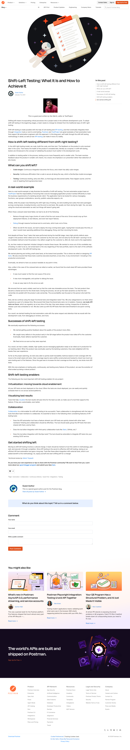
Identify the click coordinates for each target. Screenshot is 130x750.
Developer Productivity (54, 706)
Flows (29, 699)
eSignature (50, 715)
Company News (86, 7)
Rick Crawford (97, 607)
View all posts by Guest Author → (34, 492)
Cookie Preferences (57, 736)
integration (18, 132)
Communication (52, 696)
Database (50, 703)
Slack (65, 429)
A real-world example (103, 91)
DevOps (49, 709)
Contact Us (108, 696)
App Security (51, 690)
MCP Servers (70, 709)
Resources (54, 2)
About (107, 690)
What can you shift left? (104, 89)
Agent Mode (31, 703)
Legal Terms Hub (91, 690)
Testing (60, 477)
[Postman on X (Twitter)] (105, 730)
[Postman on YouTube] (114, 730)
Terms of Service (91, 693)
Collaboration (13, 411)
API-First (46, 7)
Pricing (33, 2)
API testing (59, 130)
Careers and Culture (111, 693)
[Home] (3, 3)
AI (38, 7)
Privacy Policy (65, 741)
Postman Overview (33, 690)
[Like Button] (10, 471)
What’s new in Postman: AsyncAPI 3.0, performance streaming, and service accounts (26, 598)
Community (69, 696)
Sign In (112, 2)
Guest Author (19, 92)
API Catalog (31, 706)
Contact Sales (102, 2)
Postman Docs (70, 690)
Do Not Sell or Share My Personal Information (65, 739)
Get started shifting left (104, 100)
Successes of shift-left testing (106, 94)
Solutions (22, 2)
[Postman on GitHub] (111, 730)
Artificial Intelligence (53, 693)
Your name (11, 520)
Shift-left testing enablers (104, 97)
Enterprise (43, 2)
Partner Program (110, 699)
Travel (49, 725)
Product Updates (59, 7)
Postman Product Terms (93, 696)
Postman (45, 132)
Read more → (13, 621)
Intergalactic (70, 703)
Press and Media (110, 706)
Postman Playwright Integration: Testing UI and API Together (64, 596)
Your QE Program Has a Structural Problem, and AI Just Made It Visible (102, 598)
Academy (69, 693)
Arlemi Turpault (27, 458)
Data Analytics (51, 699)
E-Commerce (51, 712)
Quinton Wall (19, 607)
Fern (29, 709)
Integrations (53, 477)
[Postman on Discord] (120, 730)
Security (88, 699)
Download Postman (14, 736)
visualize (22, 400)
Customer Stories (110, 703)
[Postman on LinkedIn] (108, 730)
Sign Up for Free (122, 2)
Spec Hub (31, 696)
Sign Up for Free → (15, 660)
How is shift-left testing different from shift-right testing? (108, 85)
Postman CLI (31, 712)
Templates (69, 699)
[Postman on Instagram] (117, 730)
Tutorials (98, 7)
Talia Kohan (57, 603)
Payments (50, 722)
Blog (3, 7)
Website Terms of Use (92, 703)
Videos (68, 706)
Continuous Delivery (35, 477)
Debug (15, 223)
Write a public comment (15, 537)
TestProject (56, 132)
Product (10, 2)
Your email (11, 528)
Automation (16, 477)
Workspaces (31, 719)
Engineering (73, 7)
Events (107, 709)
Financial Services (52, 719)
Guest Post (46, 477)
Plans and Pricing (33, 722)
